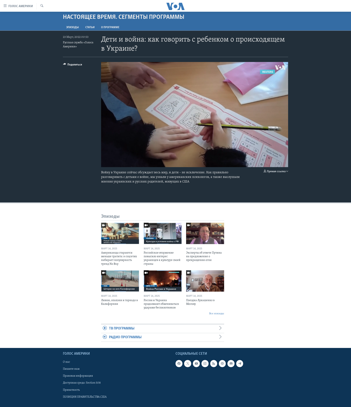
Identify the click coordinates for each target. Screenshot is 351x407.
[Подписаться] (230, 363)
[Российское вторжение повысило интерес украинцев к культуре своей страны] (163, 233)
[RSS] (213, 363)
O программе (110, 27)
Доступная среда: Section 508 (82, 382)
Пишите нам (71, 369)
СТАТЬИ (90, 27)
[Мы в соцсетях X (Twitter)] (187, 363)
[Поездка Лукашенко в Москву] (205, 281)
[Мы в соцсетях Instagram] (204, 363)
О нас (66, 362)
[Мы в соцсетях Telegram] (239, 363)
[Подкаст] (222, 363)
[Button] (72, 65)
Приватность (71, 389)
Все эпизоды (216, 313)
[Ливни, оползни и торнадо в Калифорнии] (120, 281)
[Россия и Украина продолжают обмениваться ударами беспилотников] (163, 281)
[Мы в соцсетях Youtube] (196, 363)
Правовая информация (78, 375)
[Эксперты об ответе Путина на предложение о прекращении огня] (205, 233)
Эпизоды (72, 27)
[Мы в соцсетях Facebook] (179, 363)
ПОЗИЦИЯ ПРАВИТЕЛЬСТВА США (85, 396)
